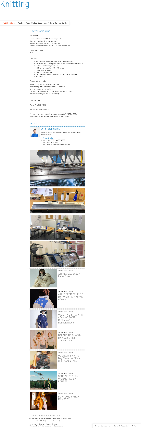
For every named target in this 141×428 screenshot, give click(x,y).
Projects (51, 23)
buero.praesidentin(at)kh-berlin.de (56, 421)
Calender (104, 426)
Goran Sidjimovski (50, 128)
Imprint (48, 424)
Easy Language (46, 426)
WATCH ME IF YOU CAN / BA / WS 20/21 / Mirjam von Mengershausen (70, 318)
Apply (28, 23)
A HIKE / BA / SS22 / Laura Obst (69, 275)
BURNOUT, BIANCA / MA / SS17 (69, 397)
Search (97, 426)
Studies (34, 23)
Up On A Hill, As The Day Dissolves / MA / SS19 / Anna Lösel (69, 358)
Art (45, 23)
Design (40, 23)
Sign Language (58, 426)
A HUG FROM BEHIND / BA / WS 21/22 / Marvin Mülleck (70, 297)
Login (111, 426)
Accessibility (125, 426)
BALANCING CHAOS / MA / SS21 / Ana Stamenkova (69, 338)
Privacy (55, 424)
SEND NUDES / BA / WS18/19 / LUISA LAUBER (69, 379)
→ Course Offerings (47, 138)
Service (65, 23)
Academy (21, 23)
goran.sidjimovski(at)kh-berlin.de (58, 144)
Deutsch (134, 426)
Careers (58, 23)
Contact (117, 426)
